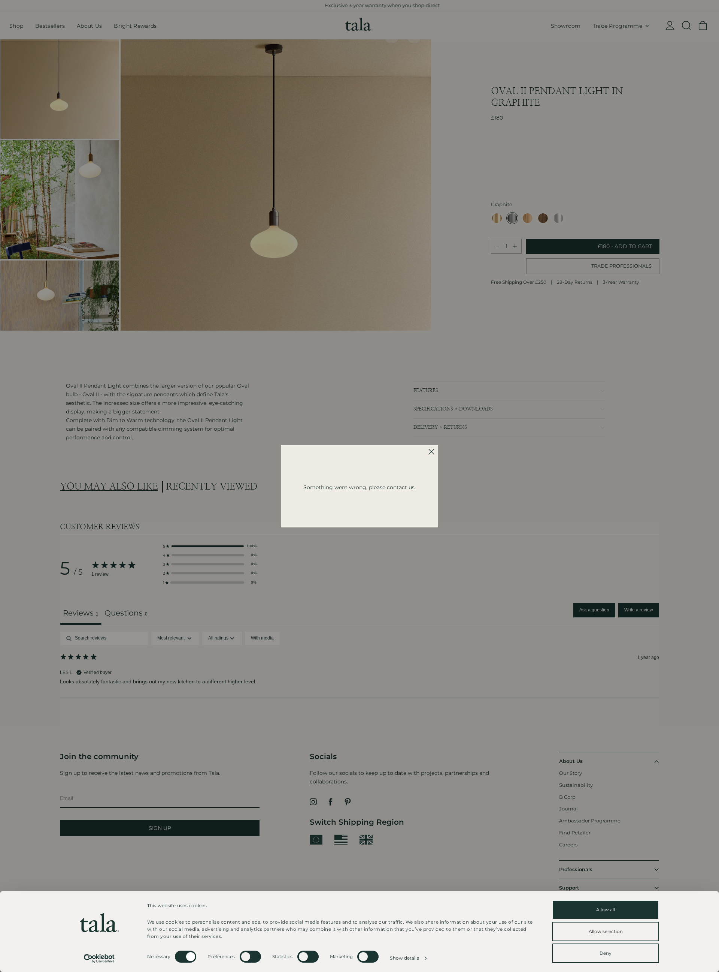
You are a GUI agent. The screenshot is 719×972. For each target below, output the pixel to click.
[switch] (250, 957)
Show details (404, 958)
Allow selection (606, 931)
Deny (606, 953)
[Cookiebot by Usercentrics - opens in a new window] (99, 958)
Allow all (605, 909)
